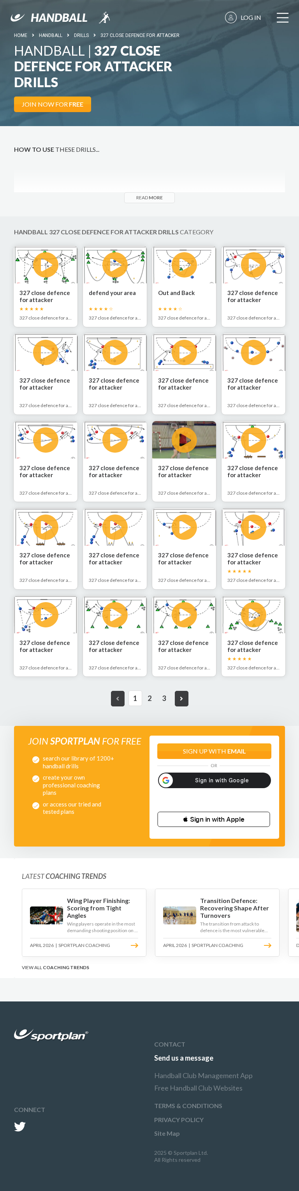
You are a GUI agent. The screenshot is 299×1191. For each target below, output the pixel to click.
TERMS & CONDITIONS (188, 1105)
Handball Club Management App (203, 1075)
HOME (20, 35)
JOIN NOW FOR (52, 104)
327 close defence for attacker (139, 35)
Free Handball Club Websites (198, 1088)
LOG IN (251, 17)
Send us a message (183, 1058)
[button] (213, 819)
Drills (81, 35)
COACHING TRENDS (66, 967)
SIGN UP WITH (214, 751)
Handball (50, 35)
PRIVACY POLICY (179, 1119)
